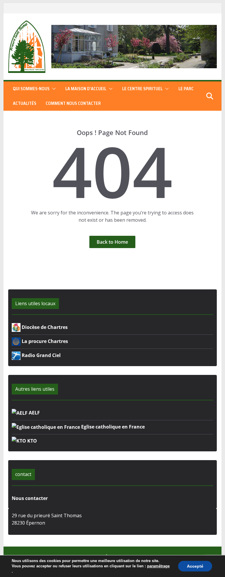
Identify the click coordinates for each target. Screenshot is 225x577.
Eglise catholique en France (112, 427)
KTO (31, 441)
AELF (34, 412)
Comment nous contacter (73, 103)
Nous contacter (30, 498)
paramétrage (158, 566)
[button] (53, 88)
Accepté (195, 566)
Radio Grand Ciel (41, 355)
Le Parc (186, 88)
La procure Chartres (44, 341)
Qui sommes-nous (31, 88)
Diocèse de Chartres (44, 327)
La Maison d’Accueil (85, 88)
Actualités (24, 103)
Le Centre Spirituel (142, 88)
